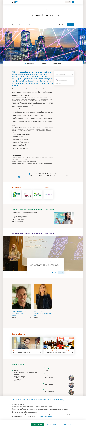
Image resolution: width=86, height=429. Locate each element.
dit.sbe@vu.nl (16, 370)
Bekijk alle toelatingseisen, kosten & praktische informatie (23, 151)
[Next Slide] (62, 272)
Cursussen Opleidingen (43, 9)
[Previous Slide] (59, 272)
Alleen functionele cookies (52, 424)
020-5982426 (16, 374)
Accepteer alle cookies (37, 424)
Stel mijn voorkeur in (67, 424)
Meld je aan (70, 24)
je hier (15, 88)
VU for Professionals (32, 9)
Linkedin (46, 370)
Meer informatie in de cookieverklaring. (44, 416)
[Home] (22, 9)
